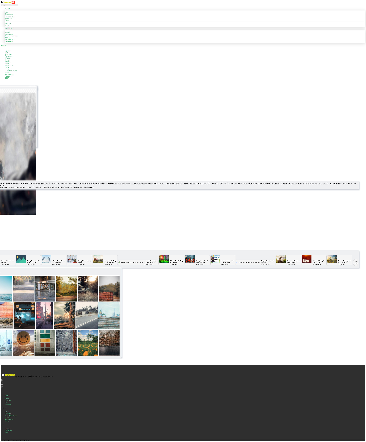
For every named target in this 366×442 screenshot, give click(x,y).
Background (9, 34)
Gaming (7, 38)
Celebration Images (11, 36)
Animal (7, 32)
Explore (7, 9)
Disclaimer (8, 400)
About (6, 395)
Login (6, 432)
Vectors (9, 18)
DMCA (6, 402)
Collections (10, 16)
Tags (8, 20)
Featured (8, 24)
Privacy (7, 398)
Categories (8, 28)
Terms (7, 397)
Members (10, 15)
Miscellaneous (9, 39)
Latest (7, 25)
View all (7, 421)
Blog (8, 13)
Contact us (8, 404)
